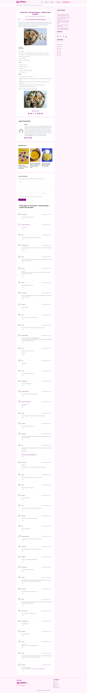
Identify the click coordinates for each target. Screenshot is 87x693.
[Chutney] (59, 48)
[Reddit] (41, 113)
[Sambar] (59, 46)
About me (47, 2)
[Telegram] (37, 113)
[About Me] (56, 683)
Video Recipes (58, 2)
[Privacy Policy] (57, 687)
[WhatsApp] (33, 113)
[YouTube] (68, 2)
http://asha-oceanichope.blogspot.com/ (29, 454)
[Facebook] (63, 2)
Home (42, 2)
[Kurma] (59, 51)
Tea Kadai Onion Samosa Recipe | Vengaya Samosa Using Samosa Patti (63, 22)
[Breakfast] (59, 44)
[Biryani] (59, 53)
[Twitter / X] (35, 113)
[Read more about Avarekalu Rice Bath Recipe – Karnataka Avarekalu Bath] (47, 154)
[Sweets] (59, 55)
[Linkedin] (39, 113)
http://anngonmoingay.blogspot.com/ (38, 668)
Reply (22, 229)
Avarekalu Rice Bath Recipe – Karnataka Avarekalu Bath (46, 164)
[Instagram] (64, 2)
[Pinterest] (66, 2)
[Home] (55, 682)
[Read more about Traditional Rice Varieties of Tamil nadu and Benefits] (23, 156)
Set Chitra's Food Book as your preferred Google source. (37, 19)
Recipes (51, 2)
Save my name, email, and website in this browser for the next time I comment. (31, 196)
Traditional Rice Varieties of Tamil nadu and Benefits (23, 167)
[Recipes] (56, 685)
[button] (53, 2)
